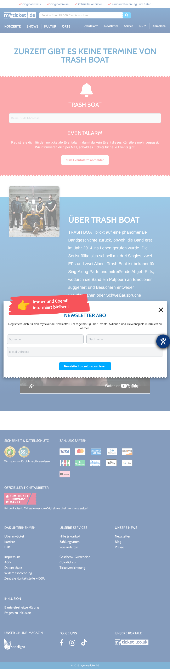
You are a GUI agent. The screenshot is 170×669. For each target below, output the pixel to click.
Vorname (15, 339)
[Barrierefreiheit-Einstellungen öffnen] (163, 341)
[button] (85, 366)
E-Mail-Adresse (19, 351)
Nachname (96, 339)
